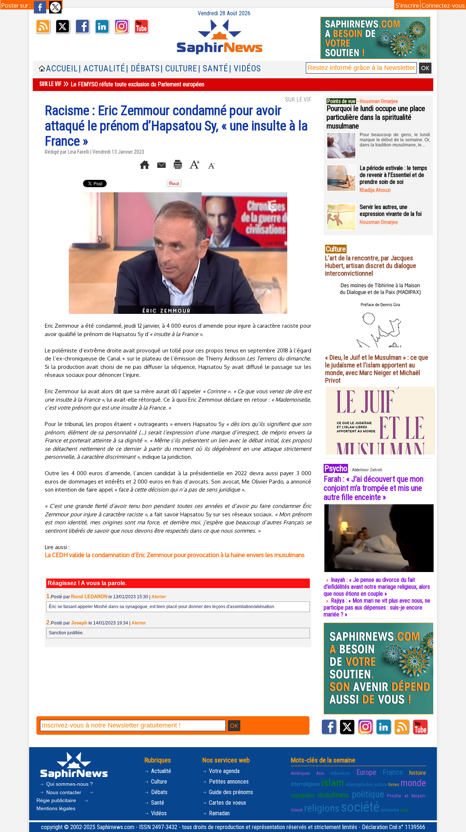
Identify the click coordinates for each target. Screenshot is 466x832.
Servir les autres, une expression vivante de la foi (391, 210)
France (393, 772)
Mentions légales (55, 808)
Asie (320, 773)
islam (332, 783)
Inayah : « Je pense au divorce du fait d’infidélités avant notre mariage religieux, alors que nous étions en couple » (377, 586)
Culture (158, 781)
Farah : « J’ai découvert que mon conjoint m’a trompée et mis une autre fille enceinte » (373, 488)
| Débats (143, 69)
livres (393, 784)
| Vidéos (245, 69)
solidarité (389, 810)
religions (322, 808)
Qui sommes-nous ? (69, 784)
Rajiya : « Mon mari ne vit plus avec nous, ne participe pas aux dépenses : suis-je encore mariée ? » (377, 607)
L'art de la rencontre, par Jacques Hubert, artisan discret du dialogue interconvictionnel (370, 265)
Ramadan (219, 813)
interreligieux (305, 784)
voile (404, 810)
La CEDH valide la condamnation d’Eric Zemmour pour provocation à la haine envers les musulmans (175, 555)
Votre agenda (224, 771)
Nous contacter (64, 792)
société (360, 807)
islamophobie (359, 784)
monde (413, 782)
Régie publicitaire (57, 800)
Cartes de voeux (227, 802)
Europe (366, 772)
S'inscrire (407, 5)
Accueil (62, 69)
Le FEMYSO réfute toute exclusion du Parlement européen (137, 84)
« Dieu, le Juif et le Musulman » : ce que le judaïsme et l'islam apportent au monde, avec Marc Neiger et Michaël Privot (376, 369)
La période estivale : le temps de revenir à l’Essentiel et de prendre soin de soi (393, 175)
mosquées (303, 795)
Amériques (300, 773)
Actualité (160, 771)
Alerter (158, 596)
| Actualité (102, 69)
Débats (158, 792)
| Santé (213, 69)
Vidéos (158, 813)
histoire (417, 772)
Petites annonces (228, 781)
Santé (157, 802)
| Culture (179, 69)
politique (368, 794)
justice (380, 784)
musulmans (333, 795)
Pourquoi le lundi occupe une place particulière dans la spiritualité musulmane (376, 117)
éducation (341, 773)
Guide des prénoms (230, 792)
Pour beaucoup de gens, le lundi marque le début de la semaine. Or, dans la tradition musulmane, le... (395, 139)
